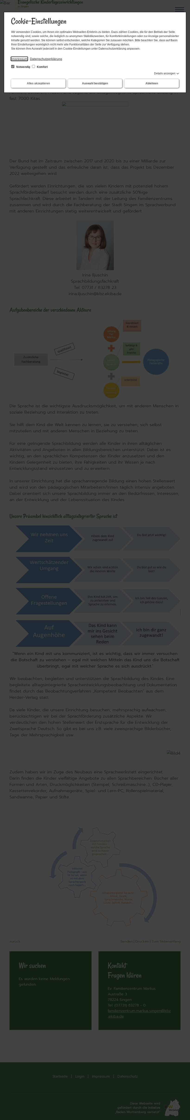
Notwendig (23, 67)
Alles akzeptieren (38, 83)
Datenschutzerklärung (46, 59)
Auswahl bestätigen (95, 83)
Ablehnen (152, 83)
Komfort (42, 67)
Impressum (19, 59)
